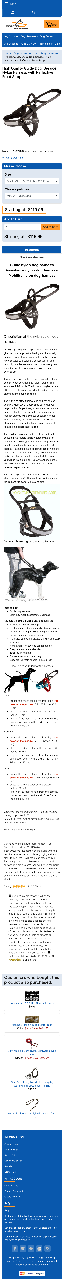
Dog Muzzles (10, 36)
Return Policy (10, 1155)
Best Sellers (46, 43)
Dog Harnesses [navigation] (22, 53)
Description (32, 249)
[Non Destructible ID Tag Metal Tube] (32, 1019)
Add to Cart (50, 227)
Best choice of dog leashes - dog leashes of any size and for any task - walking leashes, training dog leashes (31, 1219)
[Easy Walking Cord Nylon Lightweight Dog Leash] (32, 1042)
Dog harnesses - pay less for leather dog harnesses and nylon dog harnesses (30, 1238)
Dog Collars (46, 36)
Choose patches (17, 189)
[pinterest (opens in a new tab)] (31, 1249)
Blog (57, 43)
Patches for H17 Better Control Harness (32, 1002)
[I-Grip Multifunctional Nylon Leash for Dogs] (32, 1104)
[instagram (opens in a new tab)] (47, 1249)
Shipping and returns (32, 257)
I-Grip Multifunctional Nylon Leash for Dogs (32, 1113)
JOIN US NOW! (28, 43)
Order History (11, 1185)
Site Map (8, 1166)
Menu (13, 4)
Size (8, 174)
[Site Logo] (17, 24)
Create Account (12, 1196)
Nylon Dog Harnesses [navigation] (46, 53)
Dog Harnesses (29, 36)
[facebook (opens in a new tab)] (15, 1249)
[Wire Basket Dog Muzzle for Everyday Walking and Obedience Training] (32, 1073)
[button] (58, 1264)
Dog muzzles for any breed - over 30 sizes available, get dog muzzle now (30, 1229)
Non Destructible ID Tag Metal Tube (32, 1024)
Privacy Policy (11, 1149)
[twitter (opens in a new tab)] (23, 1249)
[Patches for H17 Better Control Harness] (32, 995)
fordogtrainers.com (39, 1264)
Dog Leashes (10, 43)
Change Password (13, 1191)
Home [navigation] (8, 53)
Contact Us (10, 1171)
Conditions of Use (13, 1160)
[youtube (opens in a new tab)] (39, 1249)
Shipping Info (11, 1144)
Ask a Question (13, 157)
